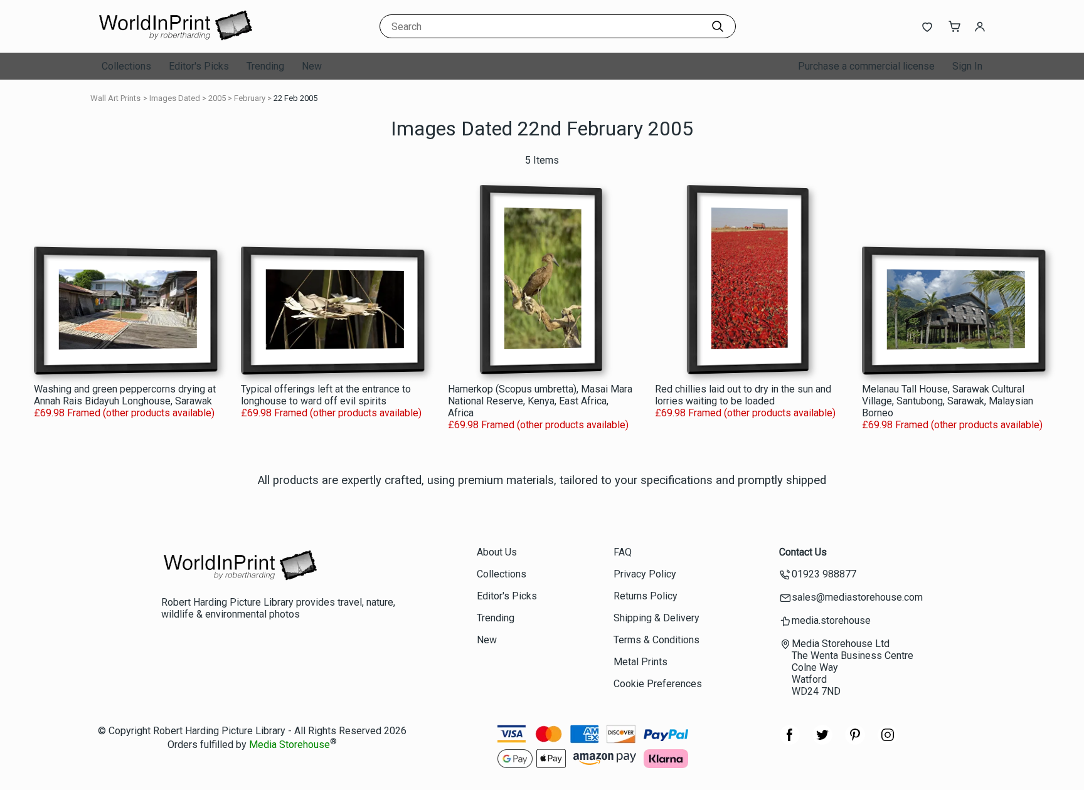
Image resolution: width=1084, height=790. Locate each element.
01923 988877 (824, 574)
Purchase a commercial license (866, 66)
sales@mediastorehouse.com (857, 597)
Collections (126, 66)
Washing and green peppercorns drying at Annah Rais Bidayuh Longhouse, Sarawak (125, 395)
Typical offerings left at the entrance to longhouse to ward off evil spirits (326, 395)
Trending (265, 66)
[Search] (717, 26)
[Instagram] (888, 741)
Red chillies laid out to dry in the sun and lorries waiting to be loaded (743, 395)
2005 (217, 98)
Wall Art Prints (115, 98)
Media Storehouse (289, 745)
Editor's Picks (199, 66)
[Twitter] (822, 741)
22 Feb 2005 (295, 98)
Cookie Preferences (658, 684)
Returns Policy (646, 596)
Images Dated (174, 98)
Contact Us (803, 552)
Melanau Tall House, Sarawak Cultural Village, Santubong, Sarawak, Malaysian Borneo (947, 401)
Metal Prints (640, 662)
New (312, 66)
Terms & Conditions (656, 640)
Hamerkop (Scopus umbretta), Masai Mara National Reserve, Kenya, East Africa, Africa (540, 401)
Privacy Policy (645, 574)
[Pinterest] (855, 741)
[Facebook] (790, 741)
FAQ (623, 552)
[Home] (175, 40)
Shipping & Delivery (656, 618)
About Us (497, 552)
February (249, 98)
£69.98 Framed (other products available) (124, 413)
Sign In (967, 66)
